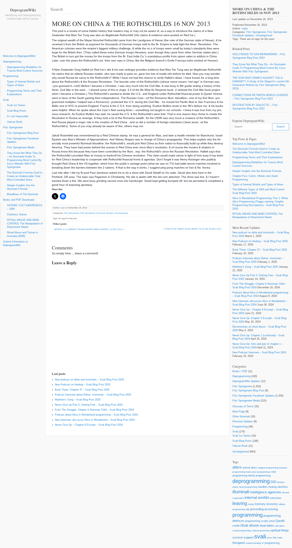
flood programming (248, 487)
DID (273, 482)
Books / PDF (239, 371)
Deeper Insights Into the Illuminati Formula (21, 187)
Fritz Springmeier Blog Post (23, 133)
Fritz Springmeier (13, 127)
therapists (238, 542)
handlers (263, 486)
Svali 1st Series (16, 105)
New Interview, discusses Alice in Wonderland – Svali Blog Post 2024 (95, 420)
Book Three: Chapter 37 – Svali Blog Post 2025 (82, 389)
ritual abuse (249, 525)
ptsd (272, 520)
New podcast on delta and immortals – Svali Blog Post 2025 (89, 379)
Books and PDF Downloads (19, 199)
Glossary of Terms (243, 406)
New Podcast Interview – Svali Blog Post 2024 (259, 352)
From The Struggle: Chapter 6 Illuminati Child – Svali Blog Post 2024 (94, 409)
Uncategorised (121, 213)
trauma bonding (253, 543)
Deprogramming (12, 61)
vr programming (270, 542)
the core (277, 537)
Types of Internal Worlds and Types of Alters (23, 83)
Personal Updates (242, 421)
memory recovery (266, 504)
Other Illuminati (241, 416)
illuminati (240, 491)
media (251, 504)
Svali (6, 100)
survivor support (242, 537)
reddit (236, 525)
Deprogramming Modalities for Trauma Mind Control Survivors (25, 69)
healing (273, 486)
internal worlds (257, 497)
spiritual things (279, 530)
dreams (280, 482)
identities (282, 486)
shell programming (261, 530)
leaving (239, 503)
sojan (62, 208)
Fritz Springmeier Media (20, 147)
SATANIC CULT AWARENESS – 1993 (24, 207)
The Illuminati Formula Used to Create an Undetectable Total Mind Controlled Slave (24, 176)
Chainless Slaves (17, 214)
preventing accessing (264, 509)
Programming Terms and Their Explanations (24, 92)
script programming (241, 530)
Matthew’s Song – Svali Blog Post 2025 (78, 399)
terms (269, 538)
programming (247, 515)
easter (235, 487)
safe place (279, 526)
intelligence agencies (265, 492)
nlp (247, 509)
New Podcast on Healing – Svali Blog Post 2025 (82, 384)
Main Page (238, 411)
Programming (10, 76)
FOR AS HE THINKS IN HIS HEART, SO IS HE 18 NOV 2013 (193, 229)
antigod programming (268, 468)
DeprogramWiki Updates (246, 381)
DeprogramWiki (23, 9)
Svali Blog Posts (16, 110)
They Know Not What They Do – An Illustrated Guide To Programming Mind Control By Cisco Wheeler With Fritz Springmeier (24, 160)
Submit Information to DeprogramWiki (15, 243)
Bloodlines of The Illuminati (22, 194)
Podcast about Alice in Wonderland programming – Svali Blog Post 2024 (96, 414)
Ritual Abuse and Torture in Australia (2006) (22, 234)
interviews (275, 497)
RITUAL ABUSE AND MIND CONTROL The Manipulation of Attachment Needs (25, 224)
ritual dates (267, 525)
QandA (280, 520)
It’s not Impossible (17, 116)
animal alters (250, 467)
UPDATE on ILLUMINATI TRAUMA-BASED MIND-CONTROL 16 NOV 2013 (88, 229)
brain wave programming (258, 472)
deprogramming (251, 481)
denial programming (259, 475)
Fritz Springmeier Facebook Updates (23, 140)
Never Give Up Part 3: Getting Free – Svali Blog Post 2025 (89, 404)
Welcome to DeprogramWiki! (19, 56)
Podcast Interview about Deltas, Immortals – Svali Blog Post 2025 (93, 394)
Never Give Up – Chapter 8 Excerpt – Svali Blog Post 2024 (89, 424)
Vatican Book (14, 122)
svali (260, 536)
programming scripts (257, 520)
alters (237, 467)
